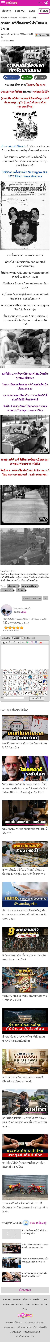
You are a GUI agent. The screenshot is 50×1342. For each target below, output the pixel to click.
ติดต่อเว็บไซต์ (15, 1332)
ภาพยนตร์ (6, 590)
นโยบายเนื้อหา (9, 1327)
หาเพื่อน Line (8, 1305)
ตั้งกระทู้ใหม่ (25, 1290)
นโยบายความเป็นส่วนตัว (34, 1322)
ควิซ (28, 1305)
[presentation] (3, 642)
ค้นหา (32, 11)
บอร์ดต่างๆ (20, 11)
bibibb (11, 41)
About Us (43, 1327)
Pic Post (19, 1305)
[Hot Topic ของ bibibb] (6, 615)
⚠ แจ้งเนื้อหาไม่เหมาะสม (32, 598)
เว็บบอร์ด (6, 11)
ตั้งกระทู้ (44, 11)
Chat (45, 1300)
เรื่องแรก (12, 586)
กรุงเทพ (27, 91)
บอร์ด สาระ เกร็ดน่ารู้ (27, 18)
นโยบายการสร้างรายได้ (27, 1327)
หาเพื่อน (36, 1300)
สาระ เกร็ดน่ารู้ (37, 1222)
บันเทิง (20, 590)
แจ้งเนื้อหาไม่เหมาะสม (25, 1337)
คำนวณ (35, 1305)
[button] (4, 642)
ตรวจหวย (17, 1300)
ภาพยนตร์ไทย (29, 586)
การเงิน (44, 1305)
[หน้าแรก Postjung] (11, 2)
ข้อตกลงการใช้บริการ (14, 1322)
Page (25, 1309)
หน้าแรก (4, 18)
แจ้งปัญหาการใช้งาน (32, 1332)
